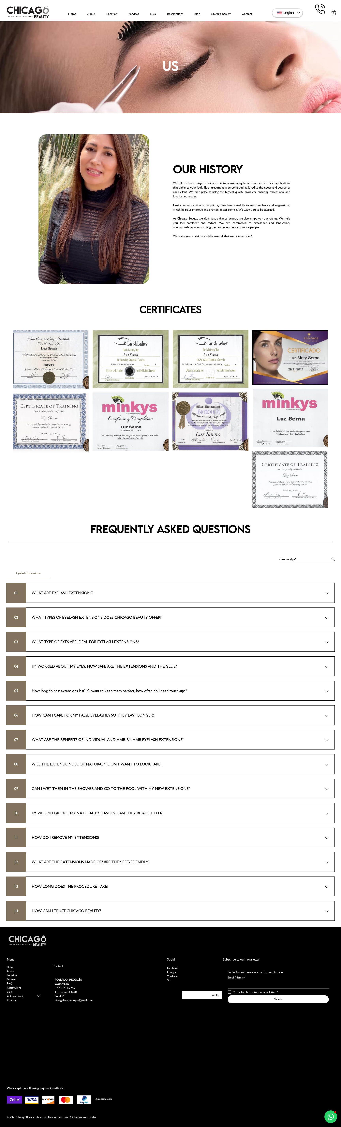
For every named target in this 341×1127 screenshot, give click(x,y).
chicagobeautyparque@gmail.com (74, 1000)
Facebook (172, 967)
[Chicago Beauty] (39, 996)
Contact (11, 1000)
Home (10, 966)
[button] (334, 12)
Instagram (172, 972)
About (10, 971)
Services (11, 979)
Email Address (236, 977)
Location (12, 975)
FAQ (9, 983)
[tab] (28, 573)
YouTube (172, 976)
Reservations (14, 987)
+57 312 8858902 (65, 988)
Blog (9, 991)
